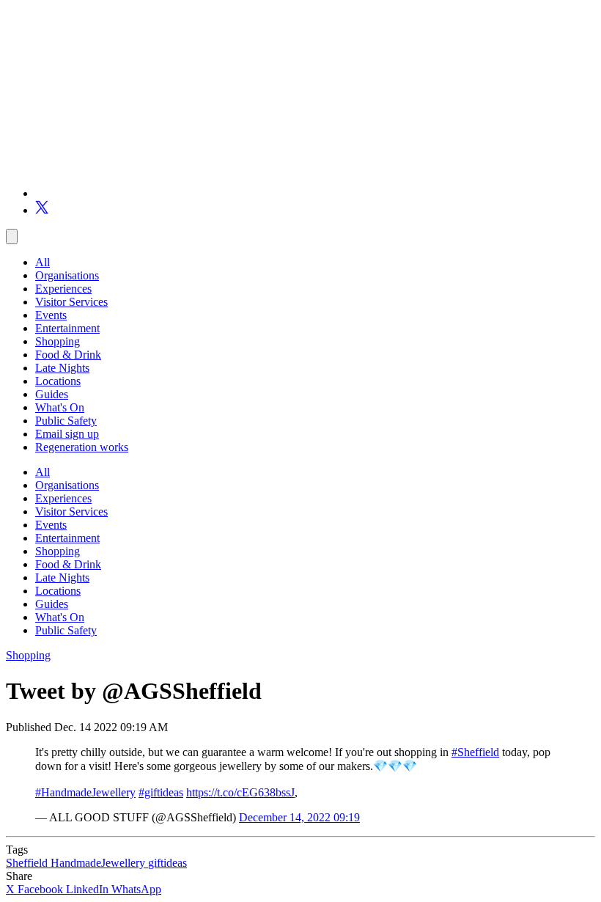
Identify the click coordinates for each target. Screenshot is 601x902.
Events (51, 315)
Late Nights (62, 368)
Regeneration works (81, 447)
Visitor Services (71, 302)
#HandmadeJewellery (85, 792)
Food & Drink (68, 354)
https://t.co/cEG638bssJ (240, 792)
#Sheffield (475, 752)
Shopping (57, 341)
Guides (51, 394)
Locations (58, 381)
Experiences (63, 288)
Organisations (67, 275)
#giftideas (161, 792)
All (42, 262)
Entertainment (67, 328)
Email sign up (67, 434)
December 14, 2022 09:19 (299, 817)
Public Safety (66, 420)
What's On (59, 407)
